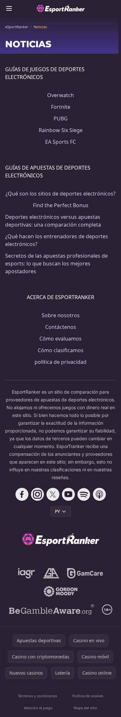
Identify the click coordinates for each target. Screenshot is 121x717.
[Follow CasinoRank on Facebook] (21, 494)
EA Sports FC (60, 141)
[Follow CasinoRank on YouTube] (68, 494)
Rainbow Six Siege (61, 130)
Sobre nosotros (61, 315)
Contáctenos (60, 326)
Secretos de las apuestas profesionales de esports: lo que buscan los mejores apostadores (56, 263)
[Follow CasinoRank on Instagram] (37, 494)
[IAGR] (26, 573)
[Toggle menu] (9, 8)
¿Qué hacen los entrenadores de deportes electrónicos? (56, 240)
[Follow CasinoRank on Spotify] (83, 494)
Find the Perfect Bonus (60, 205)
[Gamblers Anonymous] (51, 573)
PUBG (61, 118)
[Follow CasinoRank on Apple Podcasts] (99, 494)
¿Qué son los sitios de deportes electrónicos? (60, 193)
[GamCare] (85, 573)
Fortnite (60, 106)
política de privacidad (60, 361)
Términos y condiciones (37, 695)
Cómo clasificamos (61, 350)
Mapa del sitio (85, 707)
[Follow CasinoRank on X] (52, 494)
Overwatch (60, 95)
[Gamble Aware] (51, 609)
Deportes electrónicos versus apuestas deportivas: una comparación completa (53, 220)
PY (57, 511)
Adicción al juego (38, 707)
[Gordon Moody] (60, 591)
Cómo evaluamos (60, 338)
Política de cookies (87, 695)
